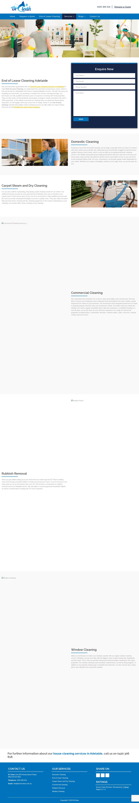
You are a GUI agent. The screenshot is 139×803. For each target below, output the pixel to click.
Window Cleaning (58, 791)
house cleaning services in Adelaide (77, 753)
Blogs (81, 16)
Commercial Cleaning (59, 785)
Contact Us (95, 16)
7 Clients (126, 787)
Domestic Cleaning (59, 774)
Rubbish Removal (58, 788)
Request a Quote (122, 7)
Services (68, 16)
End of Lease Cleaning (49, 16)
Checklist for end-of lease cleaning (27, 107)
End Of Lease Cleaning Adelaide (21, 6)
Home (12, 16)
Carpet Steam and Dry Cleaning (63, 781)
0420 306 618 (103, 7)
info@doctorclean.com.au (22, 783)
